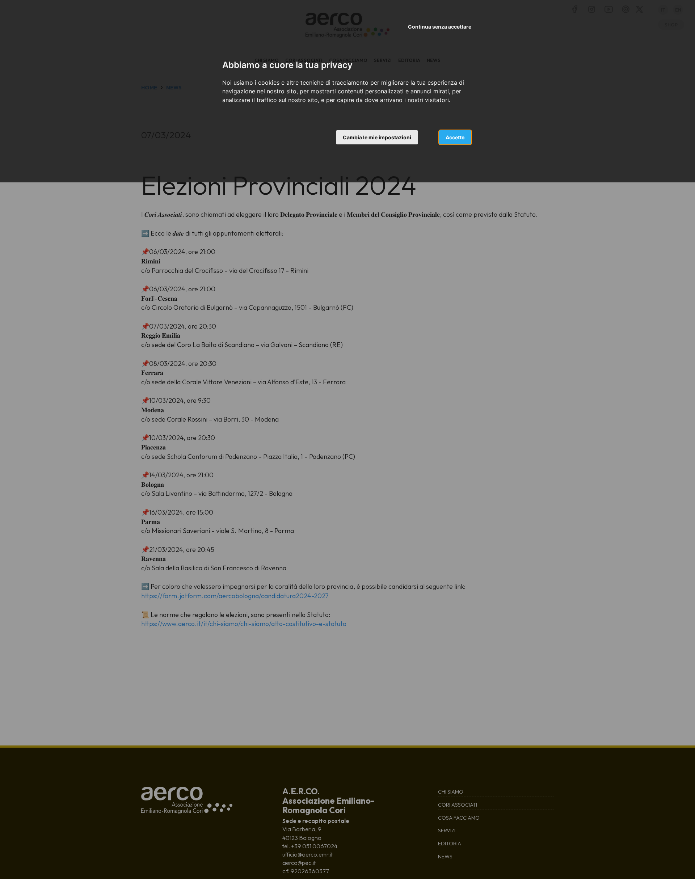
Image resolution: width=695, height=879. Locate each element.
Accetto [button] (455, 137)
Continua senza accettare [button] (439, 27)
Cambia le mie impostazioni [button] (377, 137)
